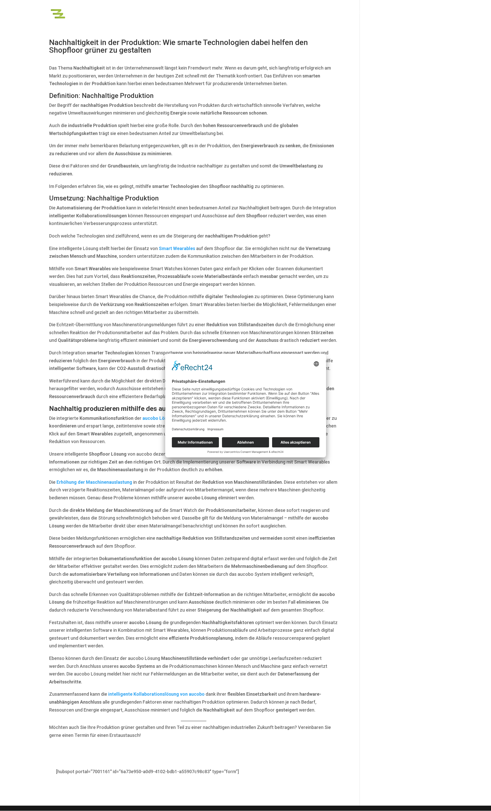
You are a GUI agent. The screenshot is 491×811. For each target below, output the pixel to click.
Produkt (330, 12)
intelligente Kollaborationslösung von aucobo (156, 694)
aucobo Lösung (158, 418)
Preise (401, 12)
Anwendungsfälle (367, 12)
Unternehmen (428, 12)
